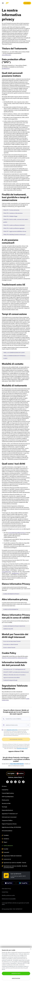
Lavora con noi (7, 859)
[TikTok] (23, 782)
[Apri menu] (3, 3)
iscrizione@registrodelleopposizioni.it (17, 532)
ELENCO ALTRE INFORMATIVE (10, 609)
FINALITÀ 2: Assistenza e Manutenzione (12, 213)
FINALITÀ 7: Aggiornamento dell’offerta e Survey (14, 231)
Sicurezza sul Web (6, 803)
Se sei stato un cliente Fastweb (10, 644)
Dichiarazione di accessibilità (9, 898)
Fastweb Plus (5, 789)
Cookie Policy (5, 892)
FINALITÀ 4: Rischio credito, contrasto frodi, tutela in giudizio (15, 221)
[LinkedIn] (15, 782)
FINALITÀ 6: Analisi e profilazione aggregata (13, 228)
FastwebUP (6, 852)
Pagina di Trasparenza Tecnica (9, 823)
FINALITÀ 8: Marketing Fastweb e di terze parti (14, 234)
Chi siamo (4, 786)
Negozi (5, 842)
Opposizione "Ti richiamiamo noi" (10, 813)
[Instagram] (11, 782)
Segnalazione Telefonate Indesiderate (12, 855)
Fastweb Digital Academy (8, 793)
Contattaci (6, 835)
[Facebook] (7, 782)
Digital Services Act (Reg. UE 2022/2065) (11, 827)
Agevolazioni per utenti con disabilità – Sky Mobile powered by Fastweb (15, 866)
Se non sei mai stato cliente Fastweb (12, 641)
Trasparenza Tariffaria (7, 820)
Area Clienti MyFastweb (17, 763)
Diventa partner (5, 800)
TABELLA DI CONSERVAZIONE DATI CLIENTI (14, 352)
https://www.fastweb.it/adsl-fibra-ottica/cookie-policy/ (14, 657)
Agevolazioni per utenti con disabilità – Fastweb (15, 862)
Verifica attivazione (8, 845)
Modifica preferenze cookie (8, 895)
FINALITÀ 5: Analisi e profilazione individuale (14, 225)
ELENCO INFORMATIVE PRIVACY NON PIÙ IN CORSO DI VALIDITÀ (14, 627)
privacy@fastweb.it (6, 55)
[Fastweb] (7, 3)
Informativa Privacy (6, 888)
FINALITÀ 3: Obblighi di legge (10, 216)
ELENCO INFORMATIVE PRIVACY (11, 593)
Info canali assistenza (7, 830)
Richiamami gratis (16, 739)
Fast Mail (6, 849)
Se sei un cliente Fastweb (9, 647)
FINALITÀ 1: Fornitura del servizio (11, 210)
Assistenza (6, 838)
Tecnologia (4, 806)
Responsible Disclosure (7, 810)
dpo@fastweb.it (5, 68)
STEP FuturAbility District (7, 796)
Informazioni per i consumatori (9, 817)
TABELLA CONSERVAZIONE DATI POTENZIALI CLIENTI (14, 357)
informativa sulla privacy (12, 729)
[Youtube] (19, 782)
